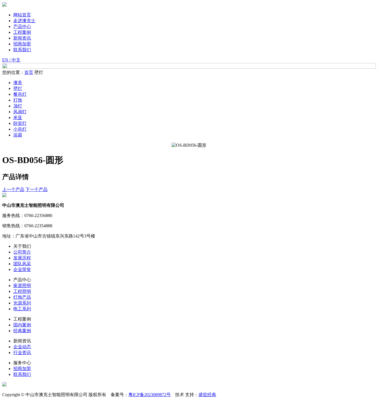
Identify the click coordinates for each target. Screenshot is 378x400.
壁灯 (17, 88)
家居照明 (22, 285)
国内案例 (22, 324)
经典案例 (22, 330)
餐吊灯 (20, 94)
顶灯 (17, 106)
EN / (7, 60)
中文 (16, 60)
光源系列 (22, 303)
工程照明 (22, 291)
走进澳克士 (24, 20)
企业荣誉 (22, 269)
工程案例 (22, 32)
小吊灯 (20, 129)
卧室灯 (20, 123)
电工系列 (22, 308)
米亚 (17, 117)
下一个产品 (36, 189)
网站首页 (22, 14)
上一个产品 (13, 189)
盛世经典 (207, 394)
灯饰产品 (22, 297)
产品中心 (22, 26)
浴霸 (17, 135)
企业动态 (22, 346)
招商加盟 (22, 44)
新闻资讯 (22, 38)
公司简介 (22, 252)
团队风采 (22, 263)
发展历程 (22, 258)
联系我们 (22, 49)
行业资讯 (22, 352)
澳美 (17, 82)
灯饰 (17, 100)
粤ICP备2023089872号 (149, 394)
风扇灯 (20, 111)
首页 (28, 72)
